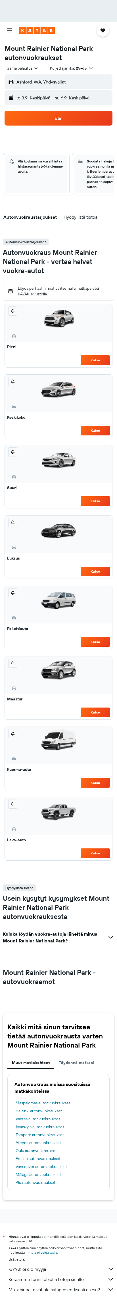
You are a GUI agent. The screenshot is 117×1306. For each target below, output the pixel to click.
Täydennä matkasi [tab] (76, 1062)
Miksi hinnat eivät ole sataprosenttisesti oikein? (54, 1289)
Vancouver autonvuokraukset (41, 1166)
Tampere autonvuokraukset (40, 1134)
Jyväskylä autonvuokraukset (40, 1126)
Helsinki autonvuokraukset (39, 1110)
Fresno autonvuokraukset (38, 1158)
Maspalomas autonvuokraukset (43, 1102)
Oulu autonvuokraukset (36, 1150)
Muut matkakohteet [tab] (31, 1062)
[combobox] (23, 68)
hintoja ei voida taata (41, 1252)
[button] (9, 30)
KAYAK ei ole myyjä (27, 1269)
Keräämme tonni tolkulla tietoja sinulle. (47, 1279)
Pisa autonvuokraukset (35, 1182)
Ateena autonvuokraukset (38, 1142)
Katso (95, 360)
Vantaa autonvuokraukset (38, 1118)
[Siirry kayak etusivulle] (37, 30)
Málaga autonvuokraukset (38, 1174)
